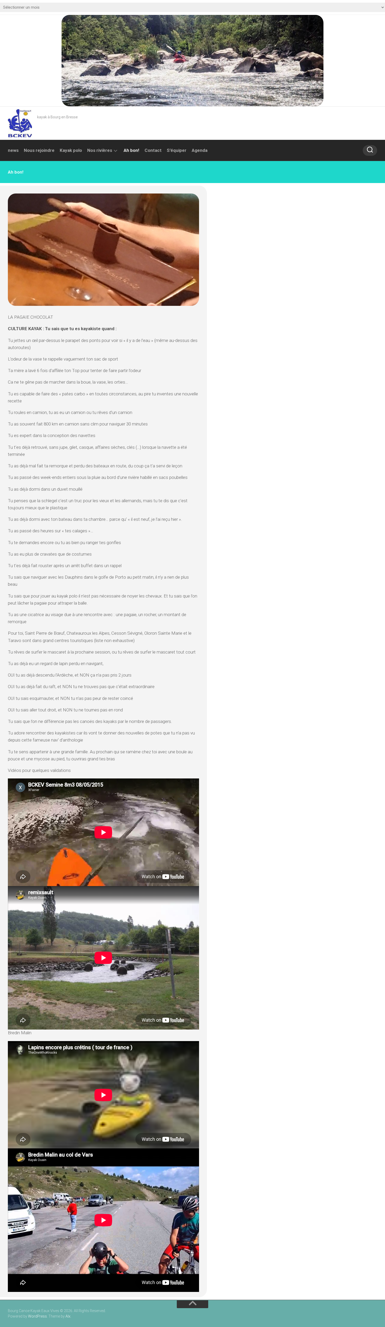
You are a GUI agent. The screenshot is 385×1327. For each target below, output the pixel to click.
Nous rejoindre (39, 150)
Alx (67, 1316)
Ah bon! (131, 150)
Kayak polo (71, 150)
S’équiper (176, 150)
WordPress (37, 1316)
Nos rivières (99, 150)
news (13, 150)
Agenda (199, 150)
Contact (153, 150)
